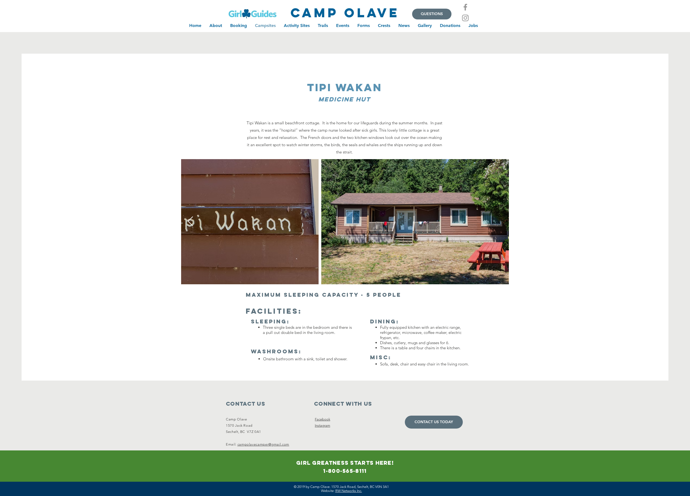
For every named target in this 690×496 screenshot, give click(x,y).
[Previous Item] (190, 221)
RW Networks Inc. (348, 491)
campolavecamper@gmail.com (263, 444)
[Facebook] (465, 7)
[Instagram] (465, 17)
